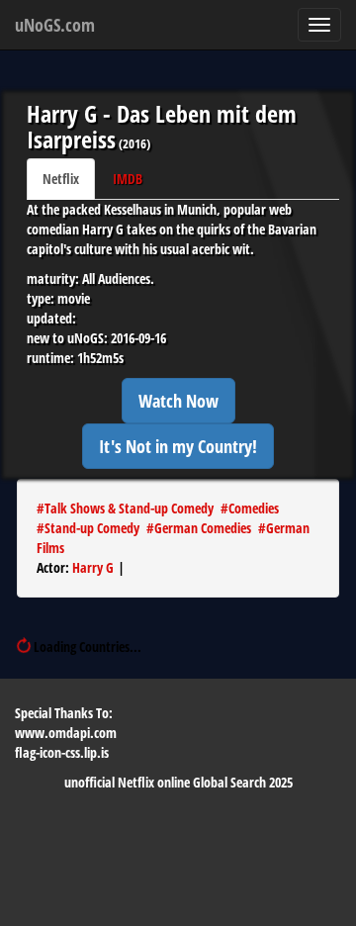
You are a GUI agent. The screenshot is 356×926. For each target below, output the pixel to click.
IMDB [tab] (127, 178)
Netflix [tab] (61, 178)
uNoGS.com (55, 25)
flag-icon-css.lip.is (62, 752)
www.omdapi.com (66, 732)
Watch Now (178, 401)
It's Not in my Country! (178, 446)
